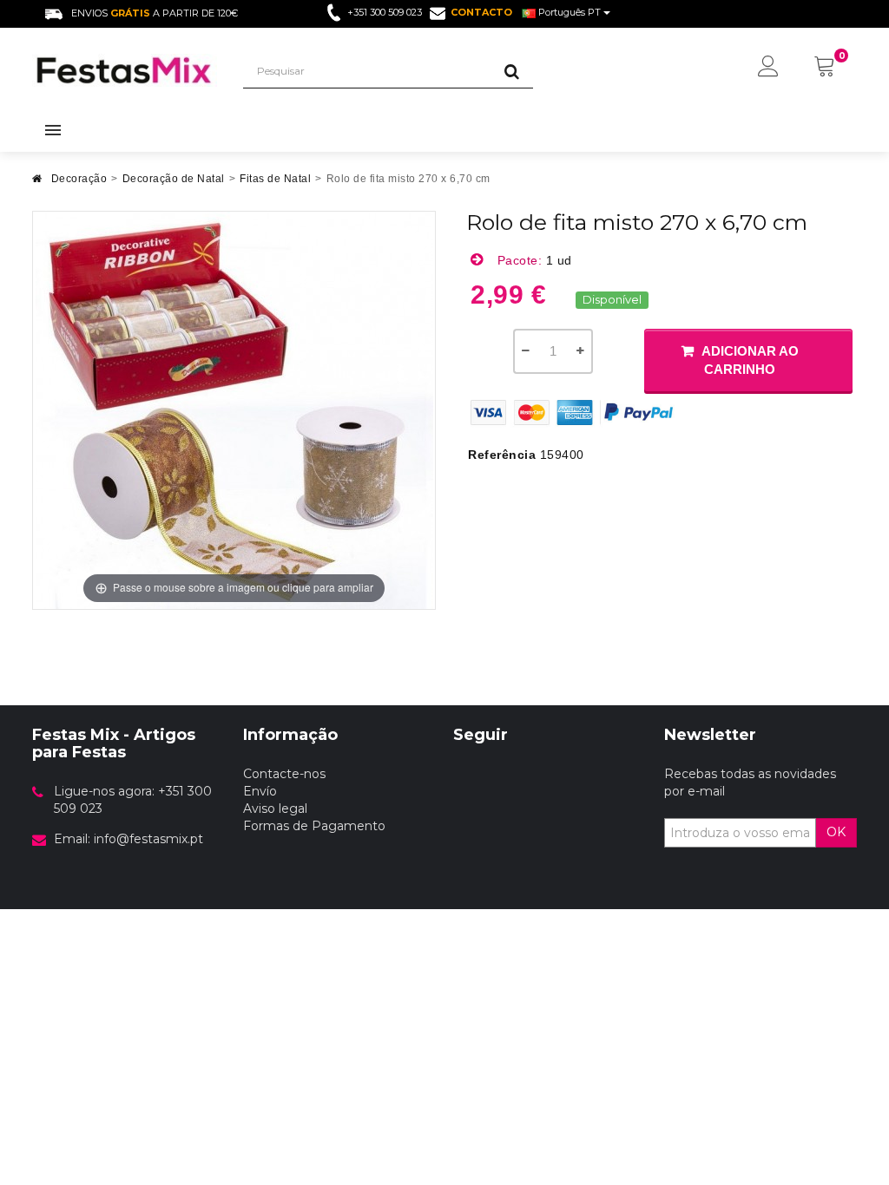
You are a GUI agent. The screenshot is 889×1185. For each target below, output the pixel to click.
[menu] (768, 68)
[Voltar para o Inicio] (37, 183)
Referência (502, 455)
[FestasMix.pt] (124, 70)
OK (836, 832)
